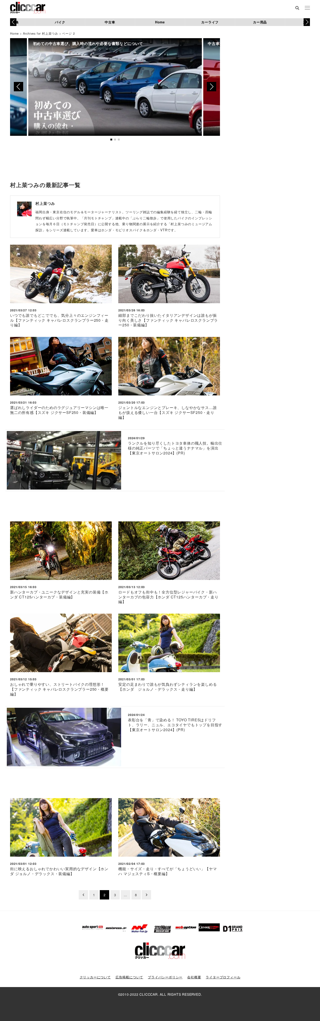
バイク (60, 22)
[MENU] (307, 8)
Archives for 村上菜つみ (40, 33)
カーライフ (210, 22)
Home (160, 22)
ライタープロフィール (223, 977)
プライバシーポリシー (165, 977)
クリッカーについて (95, 977)
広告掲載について (129, 977)
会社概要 (194, 977)
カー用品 (260, 22)
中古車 (110, 22)
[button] (307, 22)
